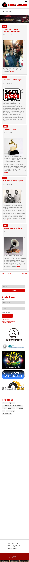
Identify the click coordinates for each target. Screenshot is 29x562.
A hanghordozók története (13, 228)
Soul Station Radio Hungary (12, 80)
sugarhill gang (10, 411)
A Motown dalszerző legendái (13, 181)
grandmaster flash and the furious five (12, 405)
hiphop (4, 408)
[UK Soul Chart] (13, 374)
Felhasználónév (5, 299)
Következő (24, 273)
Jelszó (3, 306)
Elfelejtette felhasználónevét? (8, 321)
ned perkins (20, 408)
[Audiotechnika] (13, 334)
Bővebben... (12, 71)
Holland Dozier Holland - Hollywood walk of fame (11, 30)
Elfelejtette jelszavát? (6, 322)
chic (4, 403)
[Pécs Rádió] (13, 360)
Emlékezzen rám (5, 312)
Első (3, 273)
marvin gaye (11, 408)
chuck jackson (10, 403)
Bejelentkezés (7, 316)
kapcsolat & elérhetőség (14, 557)
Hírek (4, 26)
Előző (9, 273)
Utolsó (25, 276)
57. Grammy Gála (10, 129)
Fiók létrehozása (5, 319)
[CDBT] (13, 346)
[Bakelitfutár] (13, 385)
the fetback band (7, 413)
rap (4, 411)
